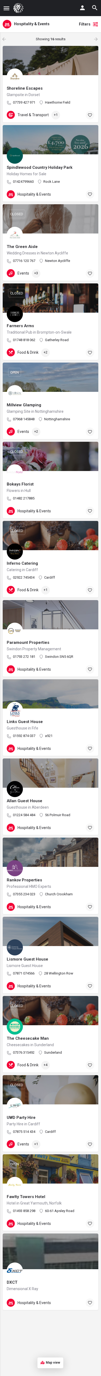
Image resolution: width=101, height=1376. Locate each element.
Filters (84, 24)
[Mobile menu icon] (6, 8)
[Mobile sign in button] (82, 7)
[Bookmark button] (90, 115)
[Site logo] (19, 8)
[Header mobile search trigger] (94, 7)
